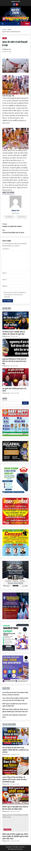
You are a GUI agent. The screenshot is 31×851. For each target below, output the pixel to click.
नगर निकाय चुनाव (7, 743)
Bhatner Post (7, 49)
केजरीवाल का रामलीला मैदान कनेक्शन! (12, 225)
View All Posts (22, 217)
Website (4, 286)
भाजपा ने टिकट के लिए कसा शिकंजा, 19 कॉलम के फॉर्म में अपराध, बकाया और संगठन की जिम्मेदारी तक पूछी (14, 779)
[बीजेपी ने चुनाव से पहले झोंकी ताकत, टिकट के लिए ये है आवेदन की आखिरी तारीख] (15, 795)
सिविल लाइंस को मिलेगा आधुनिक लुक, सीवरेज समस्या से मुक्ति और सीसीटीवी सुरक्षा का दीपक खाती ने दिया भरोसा (15, 836)
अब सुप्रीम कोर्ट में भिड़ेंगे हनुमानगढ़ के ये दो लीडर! (14, 389)
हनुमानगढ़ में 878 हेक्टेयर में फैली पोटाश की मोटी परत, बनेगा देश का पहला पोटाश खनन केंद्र (14, 361)
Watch (27, 24)
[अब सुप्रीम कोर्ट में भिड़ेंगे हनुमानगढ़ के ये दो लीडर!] (15, 377)
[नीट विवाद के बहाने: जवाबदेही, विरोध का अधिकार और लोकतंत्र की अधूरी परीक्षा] (15, 320)
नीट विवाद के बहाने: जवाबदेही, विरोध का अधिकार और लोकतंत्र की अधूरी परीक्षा (13, 332)
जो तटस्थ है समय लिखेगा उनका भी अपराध (13, 231)
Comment (5, 249)
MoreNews (11, 849)
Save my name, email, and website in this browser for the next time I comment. (15, 295)
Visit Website (9, 217)
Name (4, 273)
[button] (2, 23)
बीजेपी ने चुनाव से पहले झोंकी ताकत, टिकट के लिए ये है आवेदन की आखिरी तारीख (15, 807)
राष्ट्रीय (4, 38)
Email (4, 279)
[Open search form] (18, 23)
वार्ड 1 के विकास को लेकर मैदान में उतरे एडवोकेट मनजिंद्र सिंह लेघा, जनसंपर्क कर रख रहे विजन (15, 749)
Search (4, 398)
